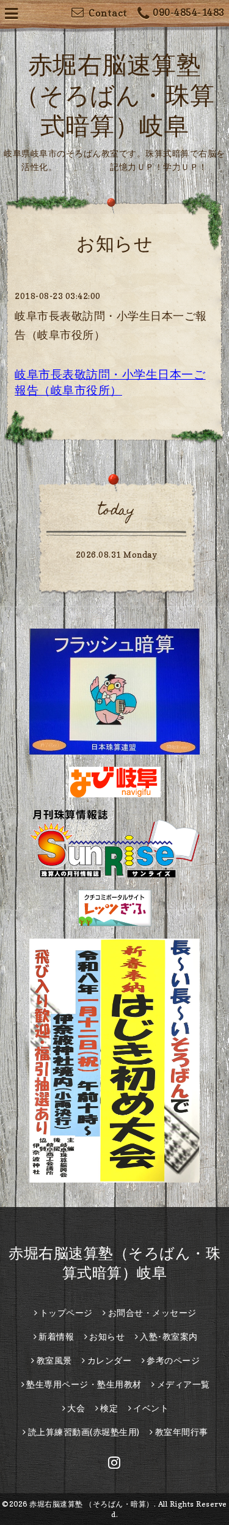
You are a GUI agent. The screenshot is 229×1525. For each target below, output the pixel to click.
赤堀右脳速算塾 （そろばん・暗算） (91, 1503)
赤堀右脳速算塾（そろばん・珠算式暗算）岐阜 (115, 95)
